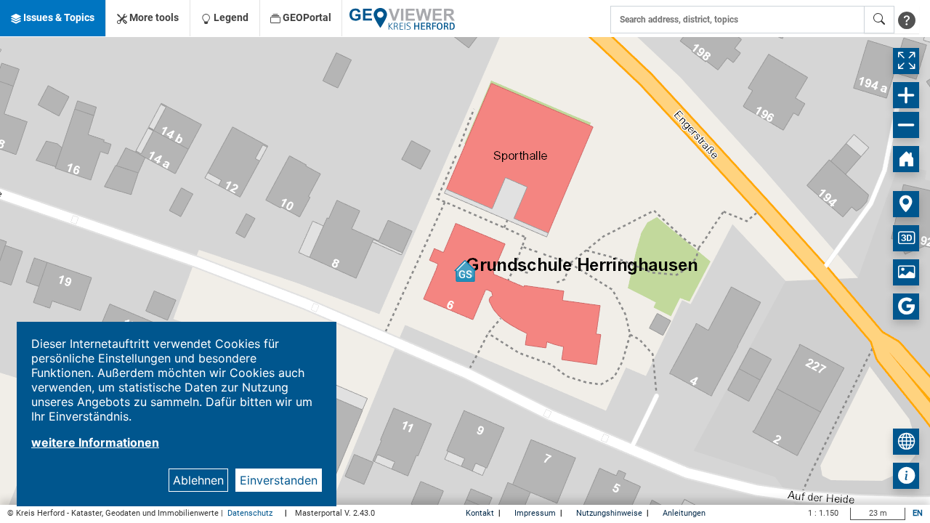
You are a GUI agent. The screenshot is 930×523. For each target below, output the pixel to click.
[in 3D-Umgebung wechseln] (906, 238)
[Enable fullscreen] (906, 61)
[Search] (879, 19)
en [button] (918, 513)
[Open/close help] (906, 19)
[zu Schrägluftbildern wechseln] (906, 272)
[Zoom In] (906, 95)
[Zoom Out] (906, 125)
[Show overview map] (906, 442)
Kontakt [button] (481, 513)
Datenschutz (251, 513)
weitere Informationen (95, 442)
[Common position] (906, 204)
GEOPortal (305, 17)
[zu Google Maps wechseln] (906, 306)
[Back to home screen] (906, 159)
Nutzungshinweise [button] (610, 513)
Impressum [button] (536, 513)
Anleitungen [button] (684, 513)
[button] (52, 18)
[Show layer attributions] (906, 476)
